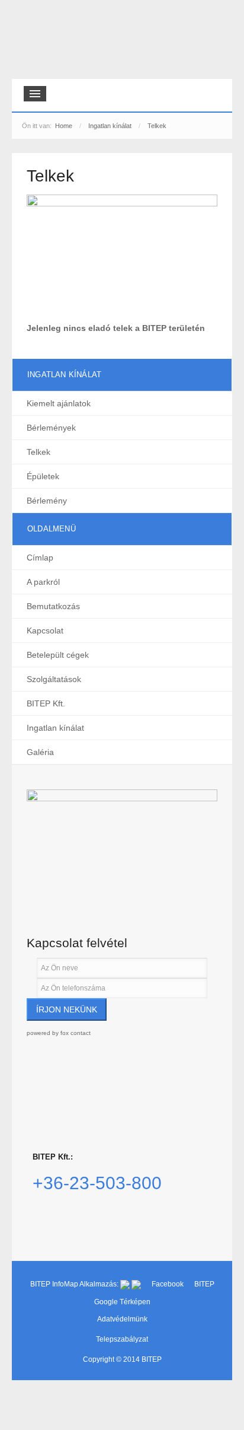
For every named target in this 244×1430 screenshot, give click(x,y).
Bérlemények (51, 427)
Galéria (40, 752)
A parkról (43, 582)
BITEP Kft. (46, 703)
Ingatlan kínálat (109, 125)
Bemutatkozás (53, 606)
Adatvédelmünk (122, 1319)
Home (63, 125)
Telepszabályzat (122, 1339)
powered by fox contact (59, 1033)
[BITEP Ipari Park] (66, 42)
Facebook (168, 1284)
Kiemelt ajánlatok (59, 403)
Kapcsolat (45, 630)
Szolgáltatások (54, 679)
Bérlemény (47, 500)
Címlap (40, 557)
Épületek (43, 476)
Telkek (38, 452)
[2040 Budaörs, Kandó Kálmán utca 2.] (122, 846)
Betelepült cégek (58, 655)
